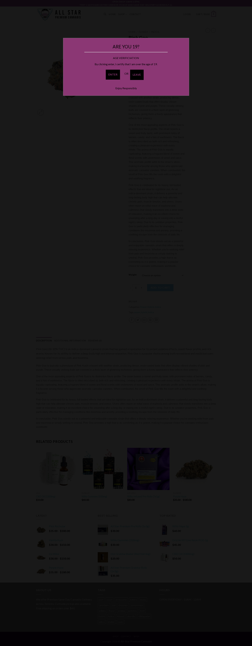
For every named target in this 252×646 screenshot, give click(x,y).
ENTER (112, 74)
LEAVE (137, 74)
